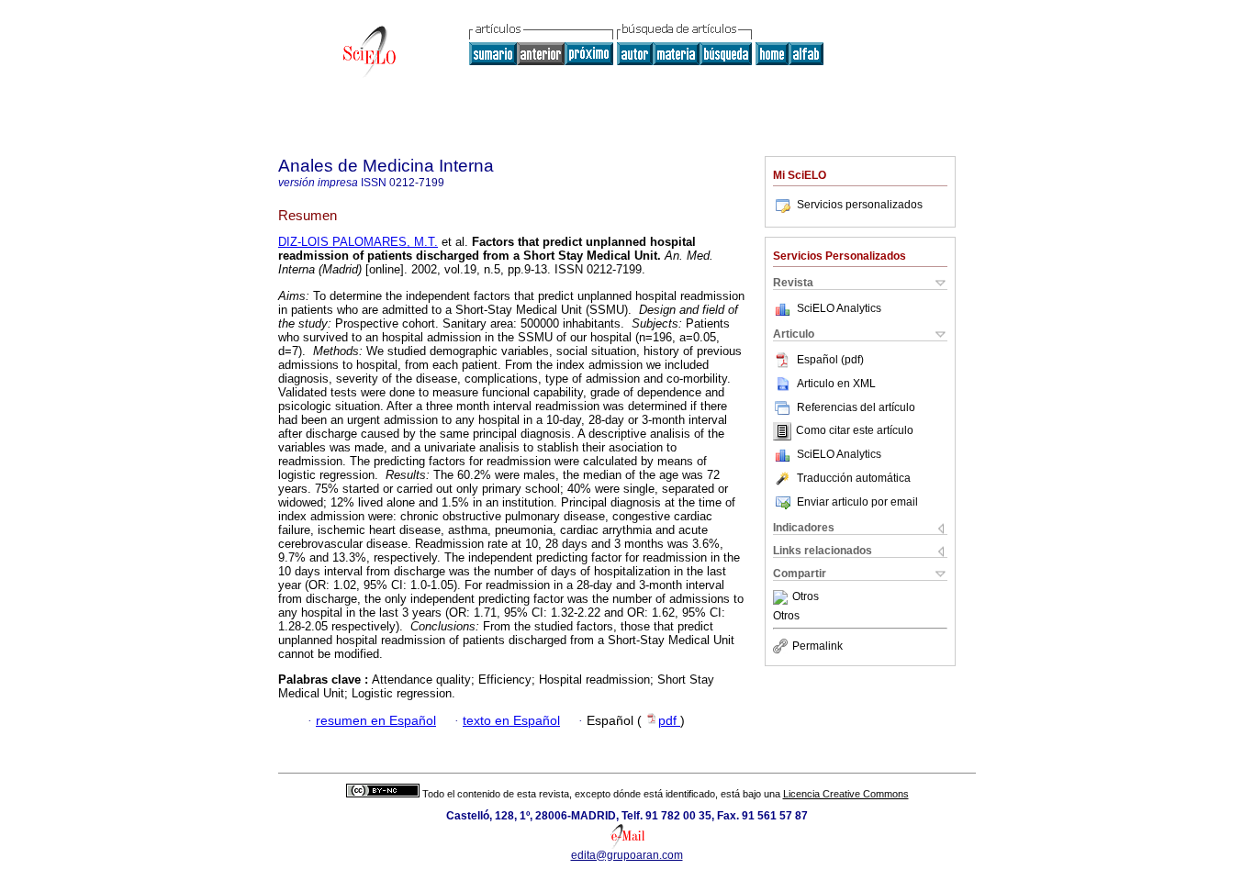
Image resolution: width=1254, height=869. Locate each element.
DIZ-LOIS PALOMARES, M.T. (358, 242)
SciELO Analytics (839, 308)
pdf (669, 721)
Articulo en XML (836, 383)
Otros (805, 597)
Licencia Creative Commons (846, 793)
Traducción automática (854, 478)
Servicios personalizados (860, 204)
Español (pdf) (830, 359)
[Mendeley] (782, 597)
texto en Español (511, 721)
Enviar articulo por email (857, 502)
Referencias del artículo (856, 407)
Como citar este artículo (854, 431)
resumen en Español (376, 721)
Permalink (817, 646)
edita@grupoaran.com (627, 855)
